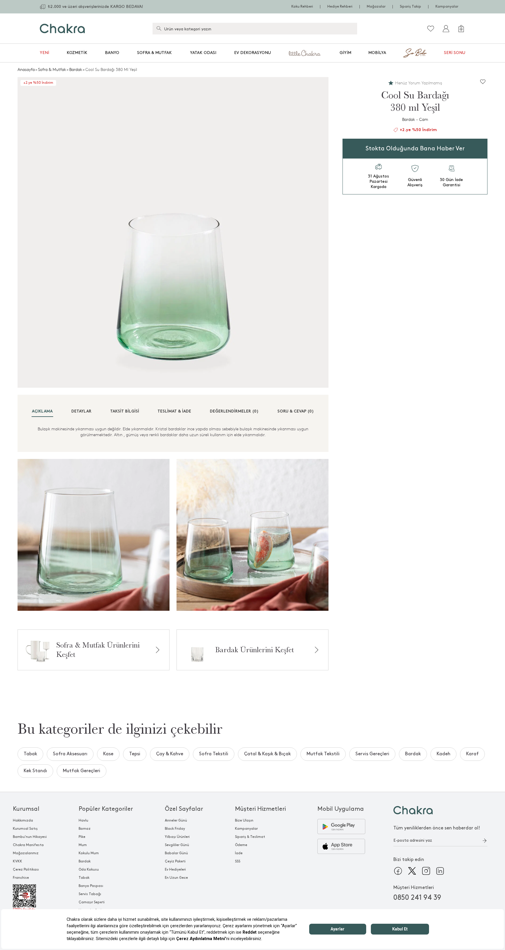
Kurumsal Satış (25, 828)
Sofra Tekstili (213, 754)
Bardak (75, 69)
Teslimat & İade (174, 411)
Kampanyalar (446, 6)
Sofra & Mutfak (154, 53)
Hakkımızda (23, 820)
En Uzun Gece (176, 877)
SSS (237, 861)
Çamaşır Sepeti (92, 902)
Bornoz (85, 828)
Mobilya (377, 53)
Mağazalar (376, 6)
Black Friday (175, 828)
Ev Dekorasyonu (252, 53)
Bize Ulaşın (244, 820)
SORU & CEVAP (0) (295, 411)
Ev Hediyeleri (175, 869)
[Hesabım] (446, 29)
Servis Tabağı (90, 894)
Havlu (83, 820)
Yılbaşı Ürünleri (177, 836)
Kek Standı (35, 771)
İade (239, 853)
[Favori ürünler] (431, 29)
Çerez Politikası (26, 869)
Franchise (21, 877)
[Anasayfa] (62, 28)
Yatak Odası (203, 53)
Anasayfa (26, 69)
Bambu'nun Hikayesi (30, 836)
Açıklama (42, 411)
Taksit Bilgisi (124, 411)
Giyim (345, 53)
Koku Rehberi (302, 6)
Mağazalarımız (26, 853)
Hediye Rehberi (339, 6)
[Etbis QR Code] (30, 897)
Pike (82, 836)
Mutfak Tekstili (323, 754)
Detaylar (81, 411)
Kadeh (443, 754)
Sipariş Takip (410, 6)
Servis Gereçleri (372, 754)
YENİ (44, 53)
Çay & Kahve (169, 754)
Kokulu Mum (89, 853)
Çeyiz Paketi (175, 861)
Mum (83, 845)
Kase (108, 754)
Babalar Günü (176, 853)
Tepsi (134, 754)
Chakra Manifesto (28, 845)
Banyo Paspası (91, 886)
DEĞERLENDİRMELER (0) (234, 411)
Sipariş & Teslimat (250, 836)
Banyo (112, 53)
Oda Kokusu (89, 869)
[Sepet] (461, 29)
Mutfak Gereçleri (81, 771)
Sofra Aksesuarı (70, 754)
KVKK (17, 861)
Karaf (472, 754)
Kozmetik (77, 53)
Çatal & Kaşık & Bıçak (267, 754)
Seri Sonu (454, 53)
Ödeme (241, 845)
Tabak (30, 754)
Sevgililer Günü (177, 845)
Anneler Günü (176, 820)
